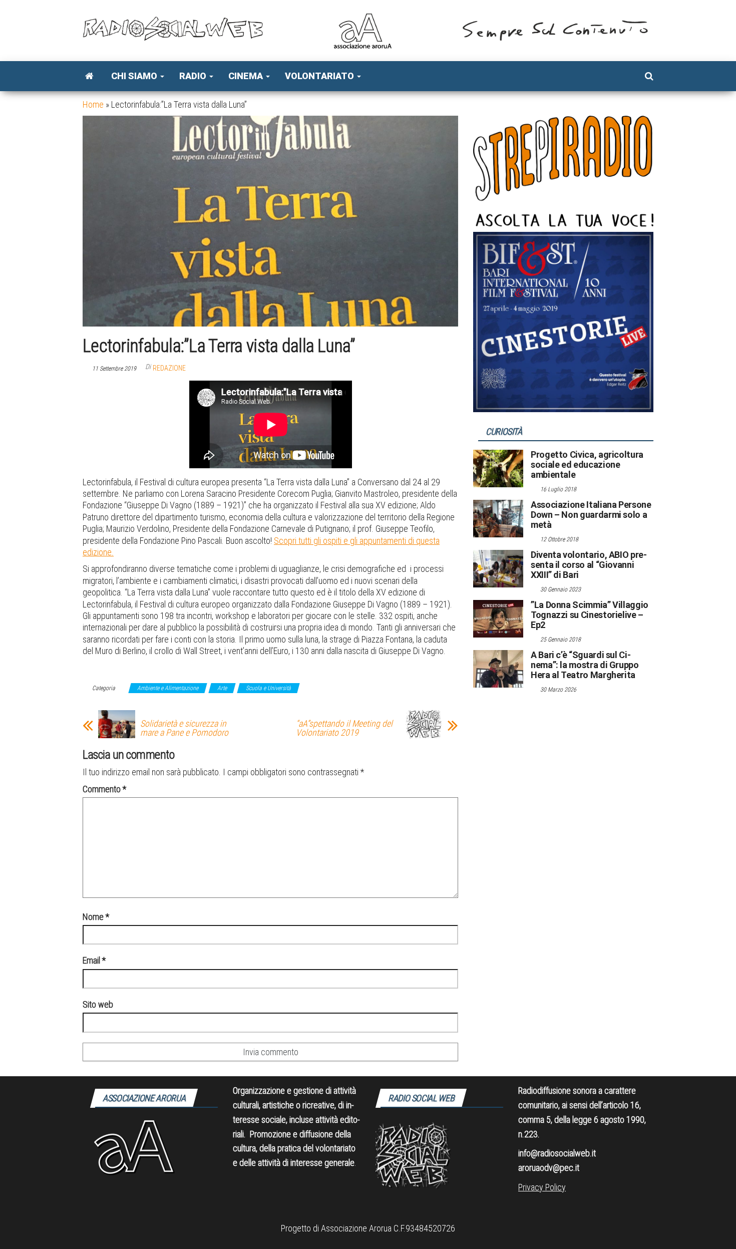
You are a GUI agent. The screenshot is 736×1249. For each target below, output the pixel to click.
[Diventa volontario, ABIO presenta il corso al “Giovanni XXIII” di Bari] (498, 568)
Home (93, 104)
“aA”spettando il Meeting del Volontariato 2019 (344, 728)
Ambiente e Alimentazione (167, 688)
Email (94, 960)
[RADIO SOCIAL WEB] (89, 76)
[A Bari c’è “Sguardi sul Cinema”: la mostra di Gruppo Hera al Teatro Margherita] (498, 668)
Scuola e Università (268, 688)
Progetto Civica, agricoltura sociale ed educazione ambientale (587, 464)
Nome (96, 916)
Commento (104, 789)
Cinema (246, 76)
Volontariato (320, 76)
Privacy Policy (542, 1187)
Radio (193, 76)
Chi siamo (135, 76)
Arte (222, 688)
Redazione (169, 368)
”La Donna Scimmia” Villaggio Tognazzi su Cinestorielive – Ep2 (589, 614)
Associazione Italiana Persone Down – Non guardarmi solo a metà (591, 514)
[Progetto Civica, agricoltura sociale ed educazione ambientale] (498, 468)
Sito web (98, 1004)
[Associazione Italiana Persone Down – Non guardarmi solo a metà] (498, 518)
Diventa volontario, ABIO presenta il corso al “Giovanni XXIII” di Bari (589, 564)
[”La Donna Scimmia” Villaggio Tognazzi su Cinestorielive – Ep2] (498, 618)
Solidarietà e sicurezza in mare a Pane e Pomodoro (184, 728)
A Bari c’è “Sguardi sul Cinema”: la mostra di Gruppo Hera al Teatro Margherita (585, 665)
